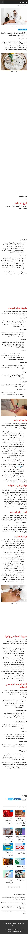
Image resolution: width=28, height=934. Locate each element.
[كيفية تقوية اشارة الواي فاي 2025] (8, 861)
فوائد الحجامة (21, 795)
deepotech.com (23, 2)
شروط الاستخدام (12, 923)
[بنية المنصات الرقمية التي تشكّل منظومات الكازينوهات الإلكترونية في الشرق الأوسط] (20, 813)
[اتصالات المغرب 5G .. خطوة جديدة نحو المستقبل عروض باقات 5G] (8, 813)
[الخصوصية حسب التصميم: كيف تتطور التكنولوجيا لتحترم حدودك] (8, 831)
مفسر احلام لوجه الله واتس (19, 894)
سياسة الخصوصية (21, 923)
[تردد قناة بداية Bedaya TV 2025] (20, 847)
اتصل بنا (14, 925)
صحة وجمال (21, 29)
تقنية (25, 29)
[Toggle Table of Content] (26, 199)
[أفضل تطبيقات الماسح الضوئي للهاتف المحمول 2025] (8, 874)
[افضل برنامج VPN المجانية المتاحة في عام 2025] (8, 847)
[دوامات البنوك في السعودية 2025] (20, 874)
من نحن (5, 923)
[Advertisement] (14, 134)
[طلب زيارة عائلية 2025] (20, 861)
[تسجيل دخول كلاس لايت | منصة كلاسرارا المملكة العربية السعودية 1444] (20, 831)
